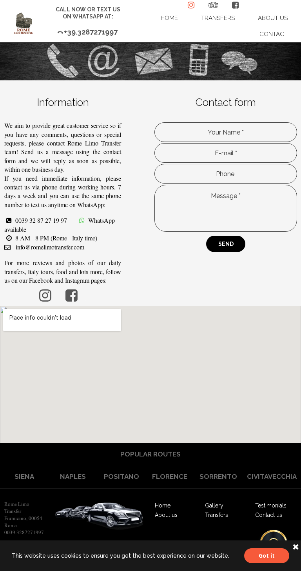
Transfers (216, 515)
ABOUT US (273, 18)
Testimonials (270, 505)
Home (162, 505)
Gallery (214, 505)
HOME (169, 18)
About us (166, 515)
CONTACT (273, 34)
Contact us (268, 515)
